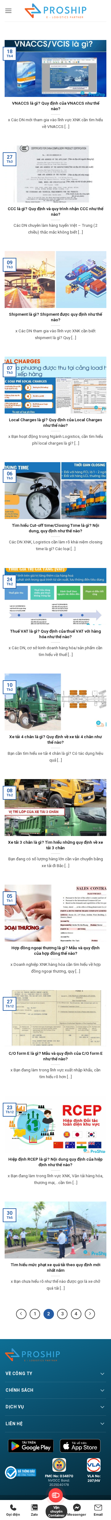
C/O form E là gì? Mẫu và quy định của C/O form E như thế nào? (56, 1056)
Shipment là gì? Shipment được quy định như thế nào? (55, 317)
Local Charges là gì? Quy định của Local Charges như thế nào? (55, 422)
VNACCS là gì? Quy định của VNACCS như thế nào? (55, 106)
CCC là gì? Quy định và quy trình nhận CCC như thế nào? (55, 211)
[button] (8, 10)
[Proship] (55, 1354)
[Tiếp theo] (90, 1314)
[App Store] (80, 1446)
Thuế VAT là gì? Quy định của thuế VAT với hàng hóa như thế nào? (55, 634)
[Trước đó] (21, 1314)
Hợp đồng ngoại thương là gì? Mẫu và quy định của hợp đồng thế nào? (55, 950)
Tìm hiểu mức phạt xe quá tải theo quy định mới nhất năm (56, 1267)
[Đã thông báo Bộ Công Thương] (20, 1472)
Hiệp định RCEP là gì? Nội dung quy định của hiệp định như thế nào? (55, 1162)
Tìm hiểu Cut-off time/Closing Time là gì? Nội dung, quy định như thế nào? (55, 528)
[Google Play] (31, 1446)
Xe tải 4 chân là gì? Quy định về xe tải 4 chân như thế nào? (55, 739)
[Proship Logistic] (55, 10)
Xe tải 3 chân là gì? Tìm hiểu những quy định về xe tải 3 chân (55, 845)
